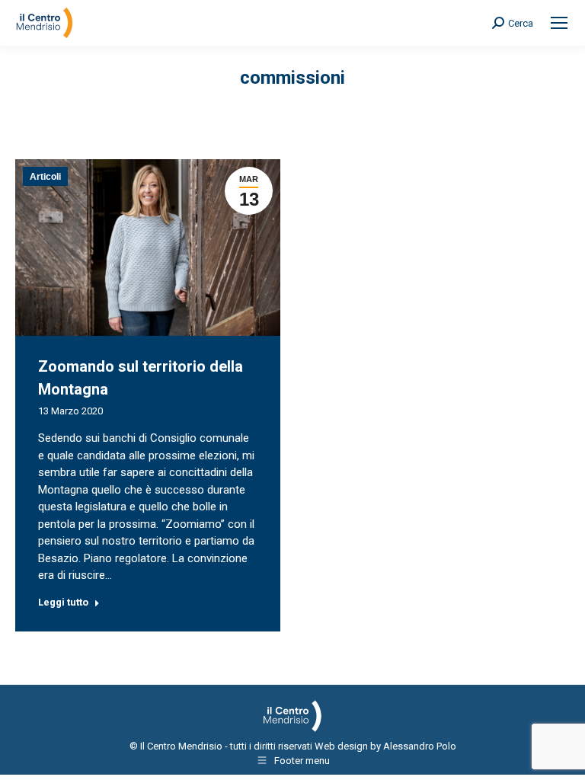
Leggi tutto (63, 602)
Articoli (45, 176)
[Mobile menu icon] (559, 23)
